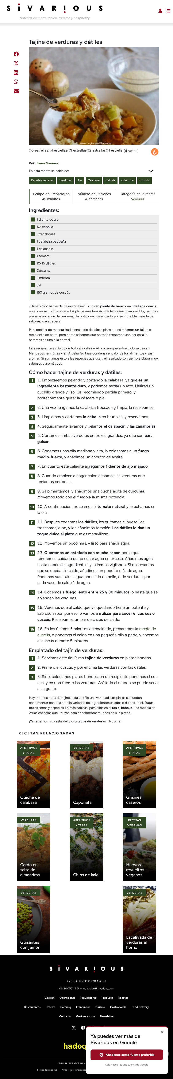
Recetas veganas (42, 180)
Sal (38, 285)
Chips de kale (86, 874)
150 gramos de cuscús (53, 292)
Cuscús (144, 180)
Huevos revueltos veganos (135, 869)
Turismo (100, 1007)
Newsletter (107, 1016)
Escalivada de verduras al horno (139, 942)
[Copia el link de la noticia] (16, 102)
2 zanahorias (45, 234)
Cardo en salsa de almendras (30, 869)
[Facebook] (16, 55)
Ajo (79, 180)
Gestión (49, 997)
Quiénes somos (85, 1016)
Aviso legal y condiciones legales (77, 1069)
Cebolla (110, 180)
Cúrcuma (127, 180)
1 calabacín (44, 249)
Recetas (123, 997)
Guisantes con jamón (30, 945)
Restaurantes (32, 1007)
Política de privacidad (47, 1069)
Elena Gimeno (47, 163)
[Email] (16, 92)
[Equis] (16, 64)
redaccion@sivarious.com (98, 988)
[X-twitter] (74, 1028)
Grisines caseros (133, 800)
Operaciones (67, 997)
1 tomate (43, 256)
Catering (65, 1007)
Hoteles (50, 1007)
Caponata (82, 802)
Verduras (65, 180)
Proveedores (88, 997)
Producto (107, 997)
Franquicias (83, 1007)
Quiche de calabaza (30, 800)
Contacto (65, 1016)
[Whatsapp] (16, 83)
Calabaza (94, 180)
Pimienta (43, 278)
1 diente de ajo (47, 219)
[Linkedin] (16, 73)
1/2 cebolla (44, 227)
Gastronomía (118, 1007)
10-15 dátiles (46, 263)
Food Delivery (140, 1007)
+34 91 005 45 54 (69, 988)
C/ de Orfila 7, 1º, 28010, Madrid (86, 981)
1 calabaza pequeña (51, 241)
